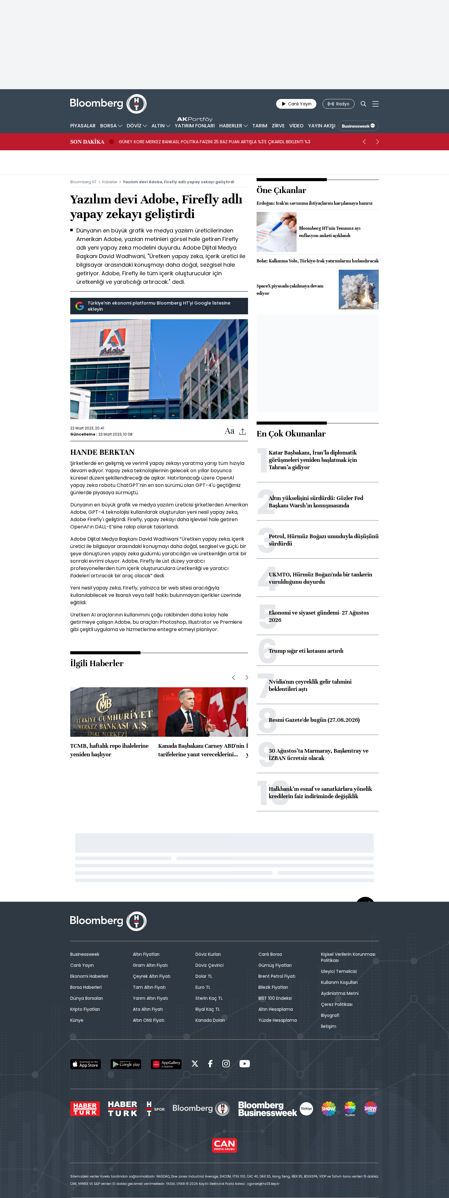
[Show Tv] (328, 1109)
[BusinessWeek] (358, 126)
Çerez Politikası (336, 1004)
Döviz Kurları (208, 954)
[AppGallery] (166, 1064)
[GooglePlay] (126, 1064)
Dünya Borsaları (86, 998)
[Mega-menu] (375, 104)
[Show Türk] (350, 1109)
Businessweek (84, 954)
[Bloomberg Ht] (201, 1109)
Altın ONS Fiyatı (148, 1020)
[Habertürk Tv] (122, 1109)
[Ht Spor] (155, 1109)
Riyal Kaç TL (207, 1009)
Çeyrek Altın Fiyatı (151, 976)
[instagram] (226, 1065)
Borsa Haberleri (86, 987)
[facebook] (210, 1065)
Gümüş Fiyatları (275, 965)
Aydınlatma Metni (340, 993)
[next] (377, 141)
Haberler (109, 181)
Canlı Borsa (270, 954)
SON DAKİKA (87, 142)
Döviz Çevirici (209, 965)
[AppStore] (85, 1064)
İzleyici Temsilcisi (339, 971)
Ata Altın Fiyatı (148, 1009)
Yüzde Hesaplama (277, 1020)
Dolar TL (203, 976)
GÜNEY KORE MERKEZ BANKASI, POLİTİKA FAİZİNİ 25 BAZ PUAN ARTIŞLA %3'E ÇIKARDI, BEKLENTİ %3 (214, 142)
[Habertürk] (85, 1109)
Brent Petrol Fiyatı (276, 976)
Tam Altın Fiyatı (149, 987)
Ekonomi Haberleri (89, 976)
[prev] (364, 141)
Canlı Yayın (82, 965)
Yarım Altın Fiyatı (150, 998)
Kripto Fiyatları (85, 1009)
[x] (195, 1065)
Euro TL (202, 987)
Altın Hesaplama (275, 1009)
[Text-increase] (230, 431)
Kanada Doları (210, 1020)
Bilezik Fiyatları (273, 987)
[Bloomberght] (108, 104)
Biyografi (330, 1015)
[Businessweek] (276, 1109)
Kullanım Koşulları (339, 982)
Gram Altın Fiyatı (150, 965)
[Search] (363, 104)
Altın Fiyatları (146, 954)
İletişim (328, 1026)
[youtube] (244, 1065)
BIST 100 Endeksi (275, 998)
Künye (76, 1020)
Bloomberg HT (83, 181)
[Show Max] (371, 1109)
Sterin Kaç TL (209, 998)
